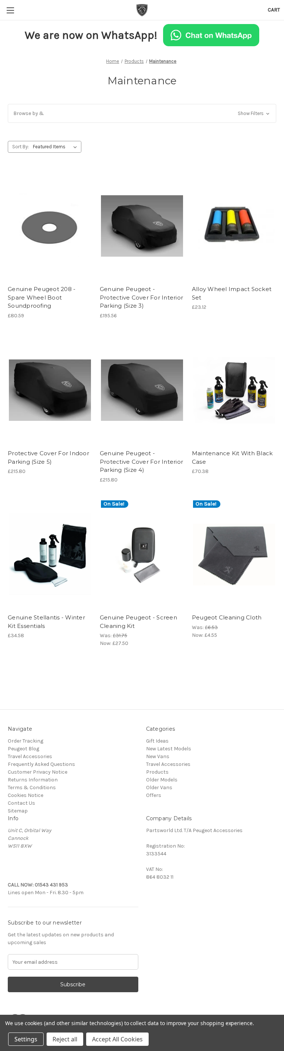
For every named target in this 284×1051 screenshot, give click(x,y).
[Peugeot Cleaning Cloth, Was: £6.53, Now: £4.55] (234, 554)
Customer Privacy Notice (37, 772)
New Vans (157, 756)
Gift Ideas (157, 741)
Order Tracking (25, 741)
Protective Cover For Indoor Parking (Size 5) (48, 457)
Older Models (162, 780)
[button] (142, 113)
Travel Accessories (30, 756)
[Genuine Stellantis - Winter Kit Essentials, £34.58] (50, 554)
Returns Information (33, 780)
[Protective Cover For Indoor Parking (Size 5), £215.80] (50, 390)
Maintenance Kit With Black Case (232, 457)
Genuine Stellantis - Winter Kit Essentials (46, 621)
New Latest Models (168, 749)
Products (157, 772)
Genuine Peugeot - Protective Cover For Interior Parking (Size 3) (141, 297)
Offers (153, 795)
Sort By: (20, 146)
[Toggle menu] (10, 10)
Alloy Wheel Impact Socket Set (231, 293)
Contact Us (21, 803)
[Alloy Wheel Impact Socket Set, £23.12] (234, 226)
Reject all (65, 1039)
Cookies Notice (25, 795)
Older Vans (159, 787)
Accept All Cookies (117, 1039)
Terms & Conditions (32, 787)
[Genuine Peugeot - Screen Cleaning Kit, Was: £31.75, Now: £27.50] (142, 554)
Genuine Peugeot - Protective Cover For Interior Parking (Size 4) (141, 461)
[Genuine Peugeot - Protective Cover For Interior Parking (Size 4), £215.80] (142, 390)
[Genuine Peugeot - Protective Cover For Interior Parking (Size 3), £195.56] (142, 226)
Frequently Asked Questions (41, 764)
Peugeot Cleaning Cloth (227, 617)
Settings (25, 1039)
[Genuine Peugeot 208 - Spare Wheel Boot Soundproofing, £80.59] (50, 226)
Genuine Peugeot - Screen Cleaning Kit (138, 621)
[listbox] (56, 146)
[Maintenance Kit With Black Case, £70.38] (234, 390)
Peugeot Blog (23, 749)
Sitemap (18, 811)
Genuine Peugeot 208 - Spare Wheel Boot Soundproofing (41, 297)
